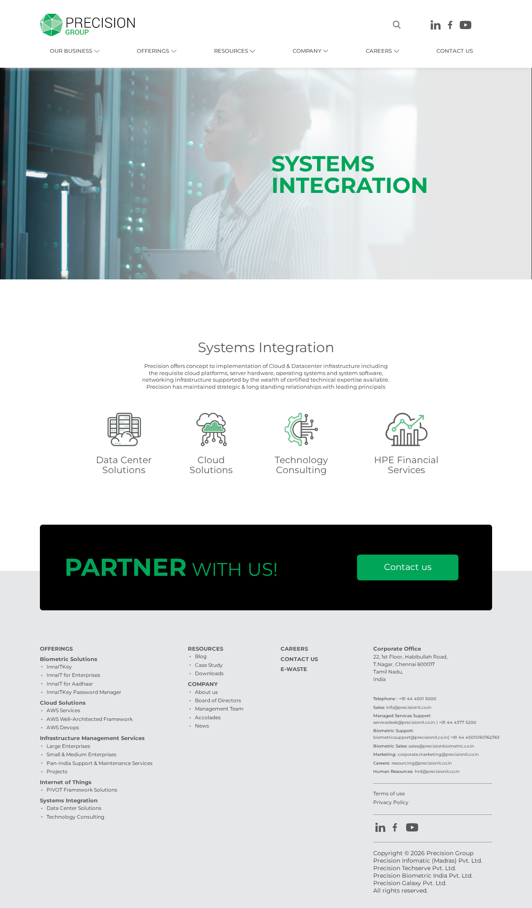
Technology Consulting (75, 817)
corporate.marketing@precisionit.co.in (438, 754)
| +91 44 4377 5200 (455, 722)
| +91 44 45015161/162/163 (474, 737)
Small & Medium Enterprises (81, 754)
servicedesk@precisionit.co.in (404, 722)
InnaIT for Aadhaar (70, 684)
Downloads (209, 673)
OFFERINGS (153, 50)
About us (206, 692)
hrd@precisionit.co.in (437, 771)
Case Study (209, 665)
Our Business (71, 50)
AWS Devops (63, 727)
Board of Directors (218, 700)
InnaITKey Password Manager (84, 692)
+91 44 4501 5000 (417, 698)
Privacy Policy (391, 802)
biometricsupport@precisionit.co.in (410, 737)
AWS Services (63, 710)
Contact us (407, 567)
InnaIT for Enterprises (73, 675)
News (202, 726)
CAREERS (379, 50)
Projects (57, 771)
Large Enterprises (68, 746)
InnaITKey (59, 667)
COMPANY (307, 50)
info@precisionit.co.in (408, 707)
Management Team (219, 709)
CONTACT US (454, 50)
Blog (201, 656)
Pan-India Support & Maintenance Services (100, 763)
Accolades (208, 717)
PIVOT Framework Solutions (82, 790)
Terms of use (389, 793)
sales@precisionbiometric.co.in (441, 746)
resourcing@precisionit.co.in (422, 763)
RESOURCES (231, 50)
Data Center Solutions (74, 808)
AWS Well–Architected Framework (90, 719)
